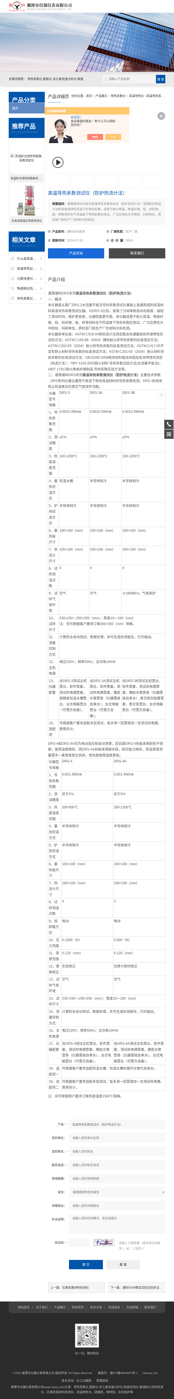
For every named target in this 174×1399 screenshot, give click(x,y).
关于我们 (42, 1307)
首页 (89, 96)
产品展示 (101, 96)
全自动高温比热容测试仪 (26, 220)
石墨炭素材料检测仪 (75, 1287)
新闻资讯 (78, 1307)
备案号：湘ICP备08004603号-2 (118, 1373)
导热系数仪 (118, 96)
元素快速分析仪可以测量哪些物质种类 (44, 278)
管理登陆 (102, 1380)
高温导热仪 (136, 96)
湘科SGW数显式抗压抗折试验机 (143, 1287)
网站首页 (24, 1307)
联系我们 (137, 253)
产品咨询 (76, 253)
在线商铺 (132, 1307)
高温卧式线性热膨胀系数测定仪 (27, 178)
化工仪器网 (83, 1380)
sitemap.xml (150, 1373)
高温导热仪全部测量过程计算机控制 (42, 268)
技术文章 (96, 1307)
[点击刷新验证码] (104, 1242)
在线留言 (114, 1307)
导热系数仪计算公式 (31, 298)
